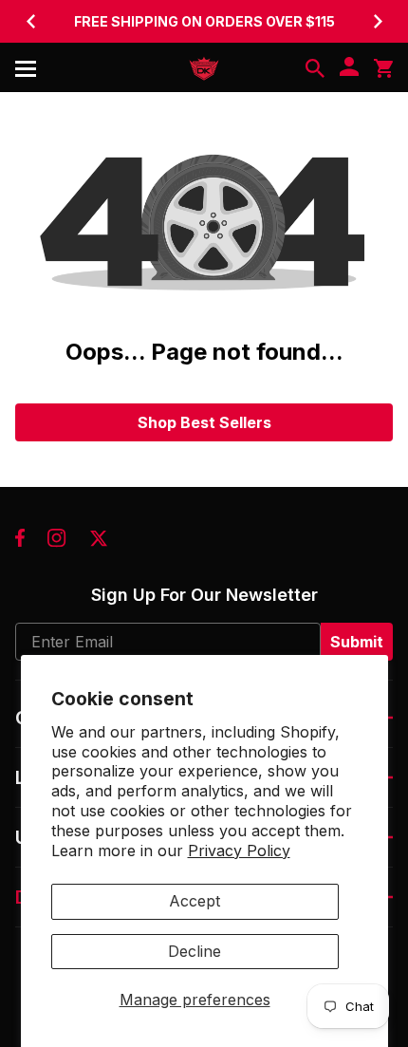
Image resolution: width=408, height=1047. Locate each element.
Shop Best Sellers (204, 422)
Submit (356, 641)
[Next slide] (377, 21)
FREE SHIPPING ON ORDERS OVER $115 (204, 21)
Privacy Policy (239, 850)
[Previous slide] (30, 21)
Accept (194, 900)
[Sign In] (349, 68)
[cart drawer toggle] (383, 68)
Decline (194, 951)
